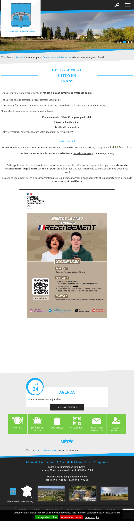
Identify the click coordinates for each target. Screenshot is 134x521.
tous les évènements (67, 407)
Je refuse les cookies (71, 517)
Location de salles (37, 429)
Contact (36, 509)
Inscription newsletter (97, 429)
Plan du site (52, 509)
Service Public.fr (67, 141)
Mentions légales (73, 509)
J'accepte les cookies (46, 517)
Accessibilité (94, 509)
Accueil (19, 57)
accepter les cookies (48, 450)
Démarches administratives (57, 57)
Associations (77, 427)
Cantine (17, 427)
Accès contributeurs (116, 429)
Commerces (57, 427)
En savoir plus (92, 517)
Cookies (111, 509)
